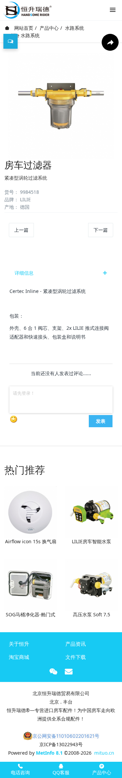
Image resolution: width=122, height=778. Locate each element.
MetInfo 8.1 (49, 753)
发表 (100, 420)
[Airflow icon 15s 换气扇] (30, 511)
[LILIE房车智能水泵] (91, 511)
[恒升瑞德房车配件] (27, 8)
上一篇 (21, 230)
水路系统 (74, 28)
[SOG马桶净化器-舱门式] (30, 584)
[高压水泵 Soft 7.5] (91, 584)
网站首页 (23, 28)
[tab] (61, 273)
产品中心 (49, 28)
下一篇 (101, 230)
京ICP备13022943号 (61, 744)
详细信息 (24, 273)
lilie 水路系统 (25, 35)
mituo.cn (104, 753)
